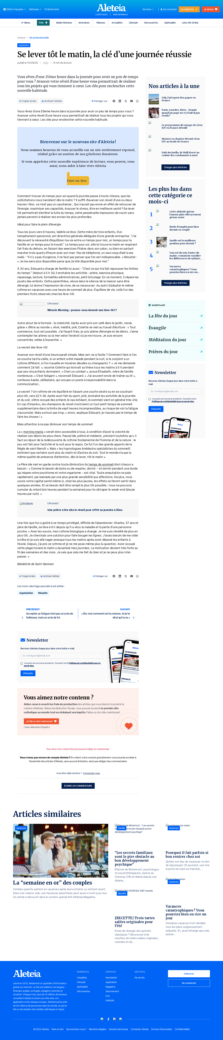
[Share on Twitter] (125, 101)
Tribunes (100, 22)
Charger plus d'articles (175, 167)
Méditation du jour (167, 339)
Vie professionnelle (39, 37)
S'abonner (189, 973)
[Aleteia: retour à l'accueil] (111, 7)
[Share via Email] (131, 101)
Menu (27, 22)
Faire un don (77, 181)
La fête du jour (163, 316)
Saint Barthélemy (120, 14)
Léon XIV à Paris (190, 22)
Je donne (209, 9)
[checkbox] (22, 663)
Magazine (110, 986)
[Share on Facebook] (114, 101)
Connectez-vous (91, 773)
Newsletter (111, 977)
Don (108, 995)
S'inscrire (28, 673)
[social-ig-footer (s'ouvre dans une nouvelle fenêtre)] (120, 1019)
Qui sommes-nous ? (76, 1029)
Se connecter (170, 9)
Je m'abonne (187, 9)
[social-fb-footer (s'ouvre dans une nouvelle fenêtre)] (108, 1019)
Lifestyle (133, 22)
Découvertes (151, 22)
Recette (122, 893)
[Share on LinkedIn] (120, 101)
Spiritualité (170, 22)
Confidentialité (182, 1029)
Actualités (117, 22)
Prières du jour (163, 351)
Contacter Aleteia (140, 1029)
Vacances (21, 828)
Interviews (84, 22)
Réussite (43, 592)
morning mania (33, 432)
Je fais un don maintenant (39, 721)
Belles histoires (64, 22)
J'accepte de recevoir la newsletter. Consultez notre (62, 664)
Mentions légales (97, 1029)
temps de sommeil (101, 464)
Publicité (110, 1000)
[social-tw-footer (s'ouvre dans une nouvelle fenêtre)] (114, 1019)
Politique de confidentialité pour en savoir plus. (173, 401)
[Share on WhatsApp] (137, 101)
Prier (41, 22)
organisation (26, 592)
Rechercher (53, 9)
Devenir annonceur (118, 1029)
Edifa (45, 62)
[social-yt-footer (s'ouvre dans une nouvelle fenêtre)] (102, 1019)
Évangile (157, 327)
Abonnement (112, 991)
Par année (140, 977)
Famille (121, 828)
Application (111, 982)
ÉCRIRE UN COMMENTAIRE (78, 785)
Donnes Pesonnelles (161, 1029)
